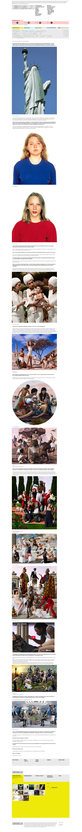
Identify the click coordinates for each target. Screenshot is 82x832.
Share (49, 10)
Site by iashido (61, 822)
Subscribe (50, 11)
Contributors (50, 8)
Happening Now (27, 27)
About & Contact (51, 6)
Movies (37, 11)
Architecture (38, 5)
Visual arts (38, 15)
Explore (49, 759)
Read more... (55, 787)
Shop (59, 27)
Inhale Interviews (15, 27)
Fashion (37, 10)
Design (37, 9)
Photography (38, 14)
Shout (49, 14)
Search (49, 13)
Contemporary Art (39, 6)
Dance (36, 8)
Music (36, 12)
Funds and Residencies (51, 27)
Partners (49, 5)
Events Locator (38, 27)
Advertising (50, 9)
